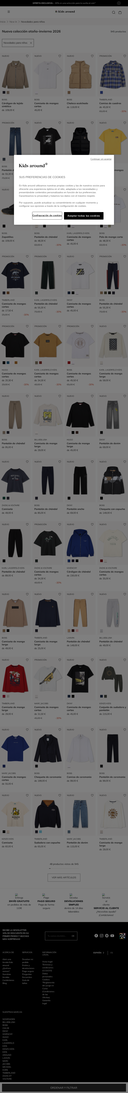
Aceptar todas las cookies (84, 216)
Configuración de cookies (47, 215)
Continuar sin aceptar (101, 159)
